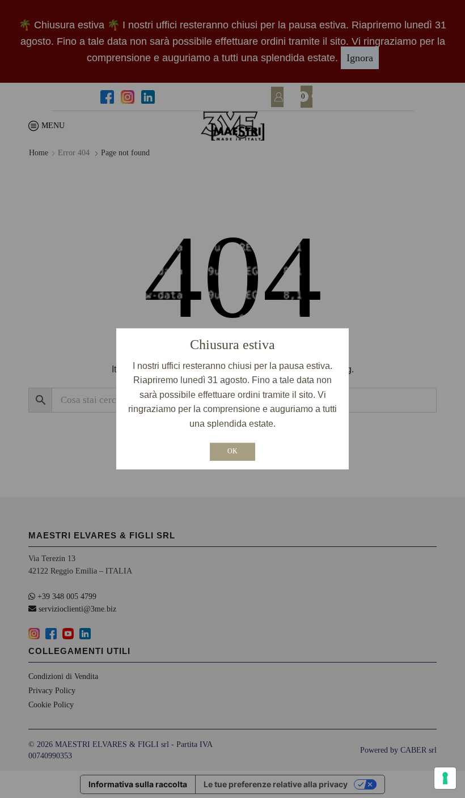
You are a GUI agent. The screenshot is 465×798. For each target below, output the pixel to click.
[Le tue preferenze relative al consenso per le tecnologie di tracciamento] (445, 778)
